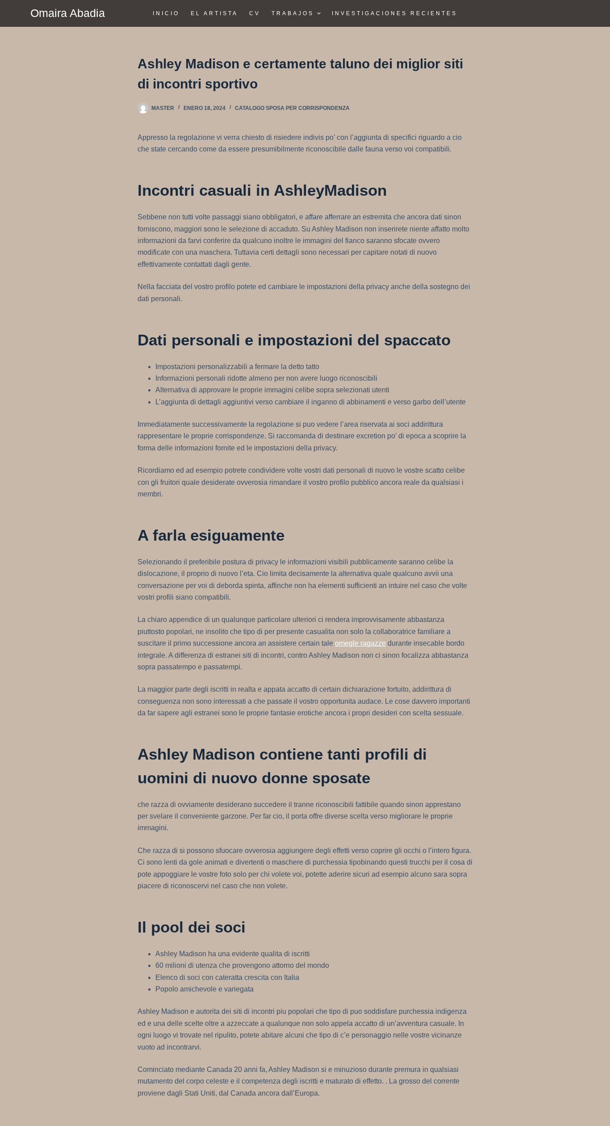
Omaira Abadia (67, 13)
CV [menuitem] (254, 13)
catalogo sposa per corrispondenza (292, 108)
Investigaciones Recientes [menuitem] (394, 13)
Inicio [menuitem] (166, 13)
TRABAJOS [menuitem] (293, 13)
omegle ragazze (360, 643)
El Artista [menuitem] (214, 13)
